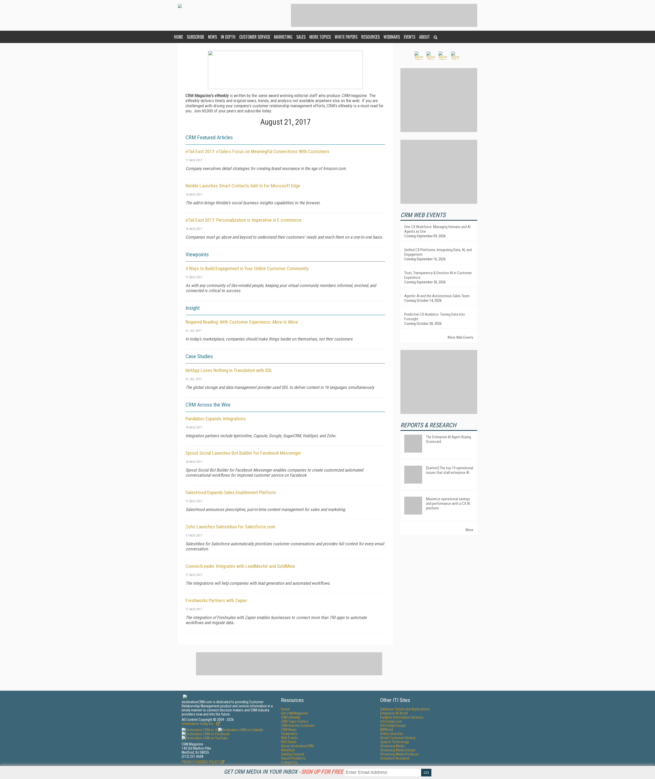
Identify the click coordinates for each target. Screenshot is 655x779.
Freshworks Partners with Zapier (216, 600)
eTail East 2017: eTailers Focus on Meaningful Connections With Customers (257, 151)
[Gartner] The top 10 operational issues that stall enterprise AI (449, 470)
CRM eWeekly (290, 717)
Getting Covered (292, 754)
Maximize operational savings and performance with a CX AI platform (448, 503)
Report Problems (293, 758)
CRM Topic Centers (294, 721)
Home (178, 37)
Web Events (289, 738)
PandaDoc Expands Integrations (215, 419)
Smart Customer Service (398, 738)
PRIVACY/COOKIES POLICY (200, 762)
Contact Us (289, 762)
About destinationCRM (297, 746)
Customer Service (254, 37)
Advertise (288, 750)
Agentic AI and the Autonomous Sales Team (437, 296)
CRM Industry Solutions (298, 725)
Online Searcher (391, 734)
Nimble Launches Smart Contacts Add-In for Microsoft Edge (242, 186)
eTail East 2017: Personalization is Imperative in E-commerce (243, 220)
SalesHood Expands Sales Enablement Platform (230, 492)
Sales (300, 37)
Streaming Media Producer (399, 754)
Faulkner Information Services (401, 717)
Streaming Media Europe (398, 750)
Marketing (283, 37)
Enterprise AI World (394, 713)
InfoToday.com (391, 721)
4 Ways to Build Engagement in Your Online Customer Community (247, 268)
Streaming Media (392, 746)
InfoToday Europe (393, 725)
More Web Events (460, 337)
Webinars (392, 37)
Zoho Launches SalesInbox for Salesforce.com (230, 527)
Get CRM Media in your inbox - (283, 772)
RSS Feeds (289, 742)
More (469, 530)
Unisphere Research (394, 758)
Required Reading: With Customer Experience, (241, 322)
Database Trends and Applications (405, 709)
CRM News (289, 730)
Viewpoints (289, 734)
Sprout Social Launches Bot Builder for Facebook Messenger (243, 453)
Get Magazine (294, 713)
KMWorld (386, 730)
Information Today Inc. (198, 724)
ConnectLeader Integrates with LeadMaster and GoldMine (240, 566)
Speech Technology (394, 742)
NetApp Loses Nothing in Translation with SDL (228, 370)
